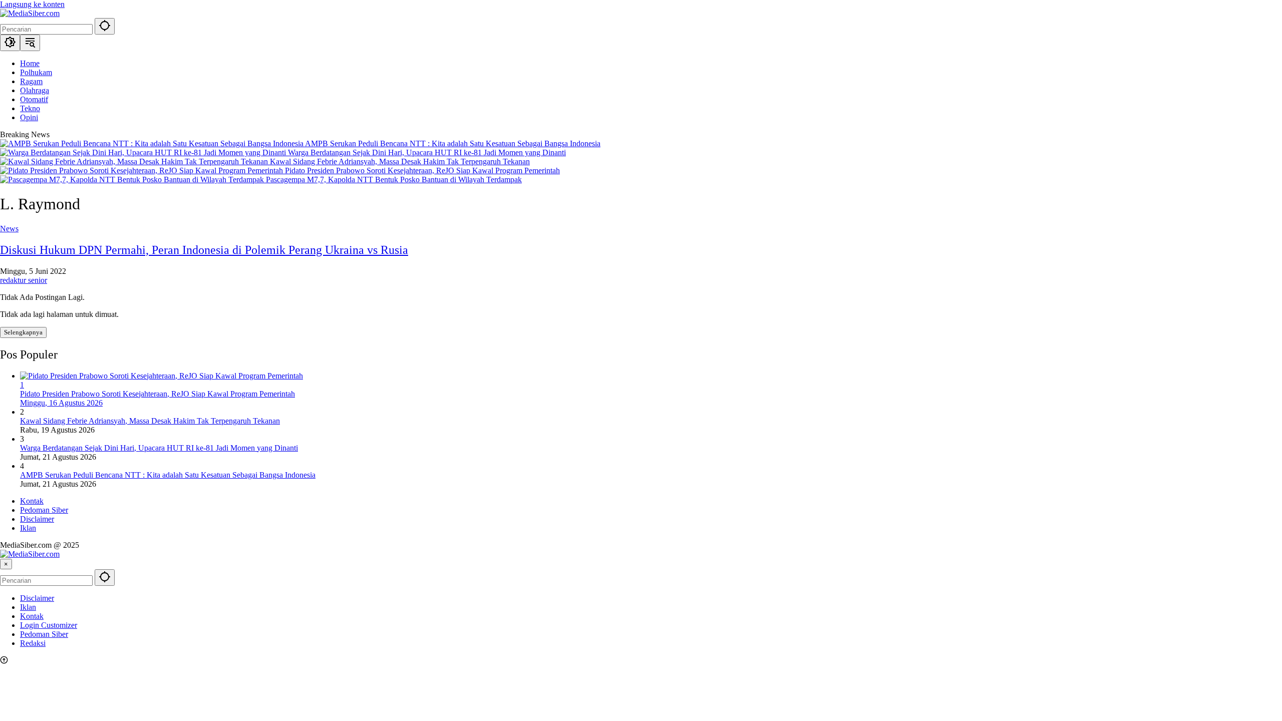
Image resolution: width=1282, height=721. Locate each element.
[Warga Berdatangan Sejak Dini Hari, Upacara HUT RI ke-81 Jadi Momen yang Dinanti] (144, 152)
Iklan (28, 528)
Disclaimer (37, 519)
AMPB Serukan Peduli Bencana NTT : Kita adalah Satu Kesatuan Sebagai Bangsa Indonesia (452, 143)
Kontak (32, 501)
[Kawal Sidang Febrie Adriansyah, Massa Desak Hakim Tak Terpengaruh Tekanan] (135, 161)
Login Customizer (48, 625)
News (9, 228)
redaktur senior (23, 280)
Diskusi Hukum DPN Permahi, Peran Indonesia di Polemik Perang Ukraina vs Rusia (204, 249)
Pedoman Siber (44, 510)
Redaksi (33, 643)
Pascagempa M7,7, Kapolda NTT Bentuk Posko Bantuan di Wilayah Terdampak (394, 179)
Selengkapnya (23, 332)
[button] (105, 26)
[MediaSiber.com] (30, 13)
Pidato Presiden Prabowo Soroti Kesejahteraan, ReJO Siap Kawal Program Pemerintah (422, 170)
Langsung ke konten (32, 4)
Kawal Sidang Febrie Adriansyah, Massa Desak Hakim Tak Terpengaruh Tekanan (400, 161)
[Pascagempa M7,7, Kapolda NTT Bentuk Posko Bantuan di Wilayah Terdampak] (133, 179)
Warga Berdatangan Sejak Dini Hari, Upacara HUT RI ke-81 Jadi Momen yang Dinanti (427, 152)
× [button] (6, 564)
